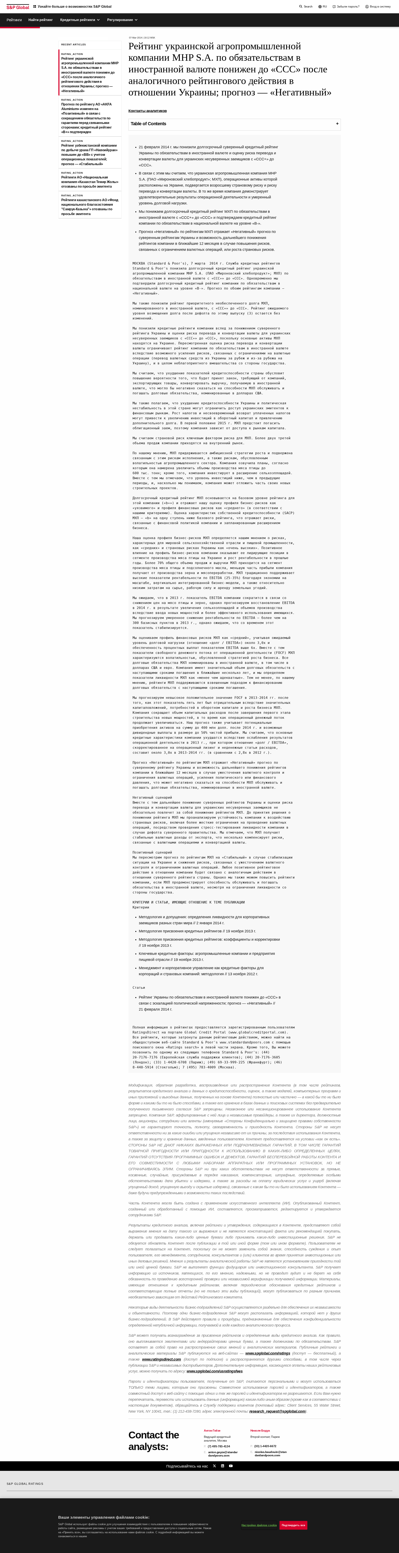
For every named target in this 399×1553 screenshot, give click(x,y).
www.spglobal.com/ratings (267, 1353)
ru (325, 6)
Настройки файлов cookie (259, 1525)
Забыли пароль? (348, 6)
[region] (199, 1525)
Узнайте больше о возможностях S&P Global (74, 6)
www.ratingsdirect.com (161, 1359)
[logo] (18, 6)
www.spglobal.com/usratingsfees (215, 1371)
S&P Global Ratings (25, 1483)
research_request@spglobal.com (277, 1411)
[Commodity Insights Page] (215, 1466)
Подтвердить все (293, 1525)
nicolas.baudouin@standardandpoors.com (271, 1453)
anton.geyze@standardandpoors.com (223, 1453)
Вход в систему (380, 6)
